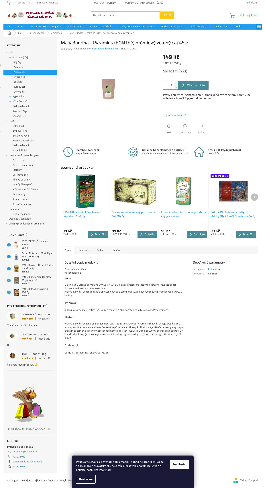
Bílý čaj (17, 62)
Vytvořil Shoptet (249, 480)
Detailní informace (173, 115)
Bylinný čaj (19, 87)
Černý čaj (18, 67)
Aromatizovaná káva (24, 141)
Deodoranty (19, 194)
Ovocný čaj (19, 77)
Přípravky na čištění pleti (26, 189)
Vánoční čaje (19, 116)
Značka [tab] (117, 250)
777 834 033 (19, 457)
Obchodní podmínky (105, 3)
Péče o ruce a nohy (23, 165)
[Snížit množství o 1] (176, 87)
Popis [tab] (67, 250)
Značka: (128, 49)
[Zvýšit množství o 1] (176, 83)
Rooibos (18, 82)
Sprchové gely (20, 175)
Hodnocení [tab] (84, 250)
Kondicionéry (20, 199)
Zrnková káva (20, 131)
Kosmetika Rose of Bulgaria (24, 155)
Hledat (166, 15)
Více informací (102, 470)
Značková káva (21, 136)
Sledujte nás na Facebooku (27, 462)
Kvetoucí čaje (20, 111)
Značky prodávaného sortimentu (26, 224)
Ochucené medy (21, 214)
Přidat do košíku (196, 85)
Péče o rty (18, 160)
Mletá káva (18, 126)
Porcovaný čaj (20, 57)
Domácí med (15, 209)
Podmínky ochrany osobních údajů (143, 3)
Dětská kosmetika (22, 204)
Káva (11, 121)
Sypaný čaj (18, 96)
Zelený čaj (19, 72)
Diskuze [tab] (101, 250)
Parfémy (17, 170)
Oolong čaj (19, 92)
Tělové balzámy (21, 180)
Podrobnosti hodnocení (105, 49)
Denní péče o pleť (22, 185)
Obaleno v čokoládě (20, 219)
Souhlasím (179, 464)
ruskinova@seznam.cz (25, 452)
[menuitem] (8, 27)
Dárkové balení (21, 106)
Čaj (10, 52)
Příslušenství (20, 101)
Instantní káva (20, 150)
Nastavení (86, 479)
